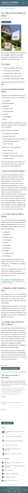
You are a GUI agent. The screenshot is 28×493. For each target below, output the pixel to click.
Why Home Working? (10, 8)
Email (11, 403)
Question (3, 409)
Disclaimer (9, 489)
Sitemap (9, 491)
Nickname (3, 396)
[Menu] (26, 3)
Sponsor (20, 491)
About (4, 489)
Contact (14, 491)
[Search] (23, 3)
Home (2, 8)
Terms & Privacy (17, 489)
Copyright (24, 489)
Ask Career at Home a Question (9, 368)
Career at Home (10, 2)
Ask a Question (5, 22)
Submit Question (7, 423)
